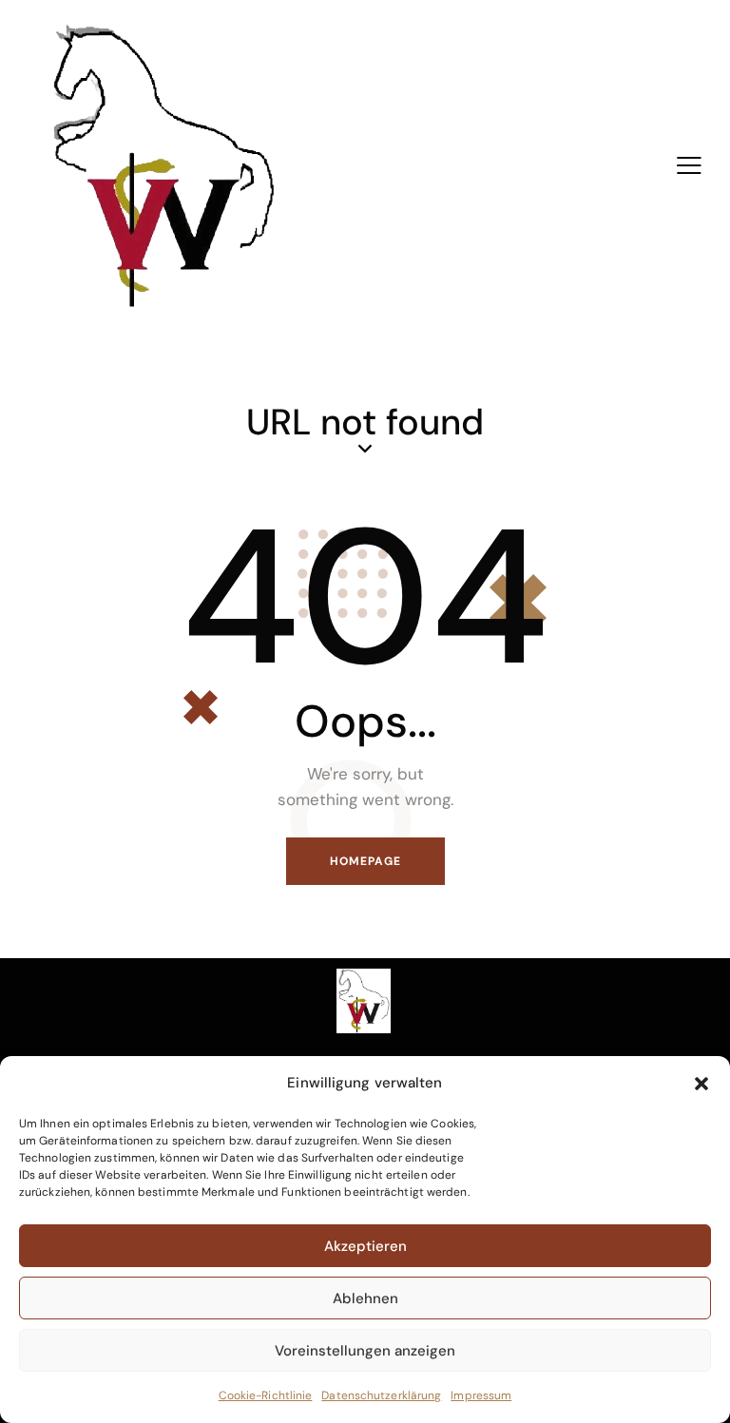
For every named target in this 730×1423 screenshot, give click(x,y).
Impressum (481, 1395)
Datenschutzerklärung (381, 1395)
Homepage (365, 861)
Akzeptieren (365, 1246)
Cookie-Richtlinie (266, 1395)
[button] (701, 1083)
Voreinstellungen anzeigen (365, 1350)
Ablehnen (365, 1298)
